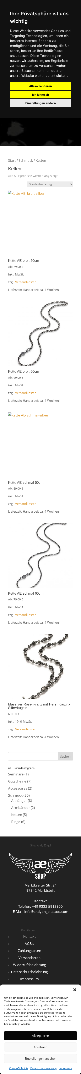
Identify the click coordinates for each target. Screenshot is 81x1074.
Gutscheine (17, 781)
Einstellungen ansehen (40, 1058)
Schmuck (26, 160)
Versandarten (29, 957)
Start (12, 160)
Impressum (65, 1068)
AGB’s (29, 943)
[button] (75, 990)
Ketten (16, 814)
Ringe (15, 821)
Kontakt (29, 936)
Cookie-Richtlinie (18, 1068)
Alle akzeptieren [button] (40, 86)
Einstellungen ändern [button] (40, 103)
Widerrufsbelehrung (29, 964)
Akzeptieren (40, 1036)
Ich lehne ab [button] (40, 94)
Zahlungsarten (29, 950)
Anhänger (19, 800)
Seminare (16, 774)
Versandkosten (25, 282)
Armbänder (20, 807)
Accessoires (17, 788)
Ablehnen (40, 1047)
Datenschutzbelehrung (43, 1068)
